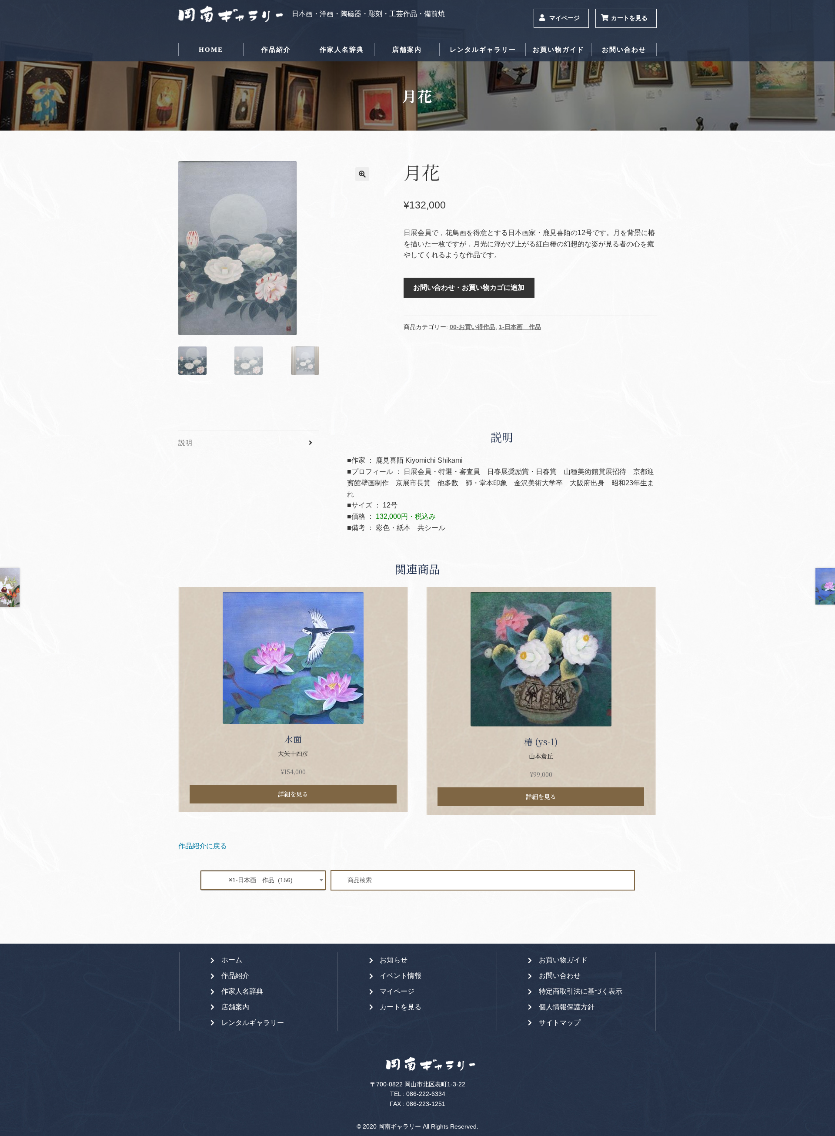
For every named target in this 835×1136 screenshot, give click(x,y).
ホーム (231, 960)
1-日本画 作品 (520, 326)
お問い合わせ (624, 49)
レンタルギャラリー (483, 49)
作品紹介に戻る (202, 846)
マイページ (564, 18)
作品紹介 (276, 49)
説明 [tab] (185, 443)
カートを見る (629, 18)
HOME (211, 49)
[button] (362, 174)
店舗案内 (407, 49)
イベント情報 (400, 975)
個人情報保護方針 (567, 1007)
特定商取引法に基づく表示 (580, 991)
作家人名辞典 (342, 49)
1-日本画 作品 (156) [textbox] (261, 880)
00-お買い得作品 (472, 326)
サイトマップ (560, 1022)
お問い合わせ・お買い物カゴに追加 (468, 287)
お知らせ (393, 960)
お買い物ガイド (558, 49)
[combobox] (263, 880)
